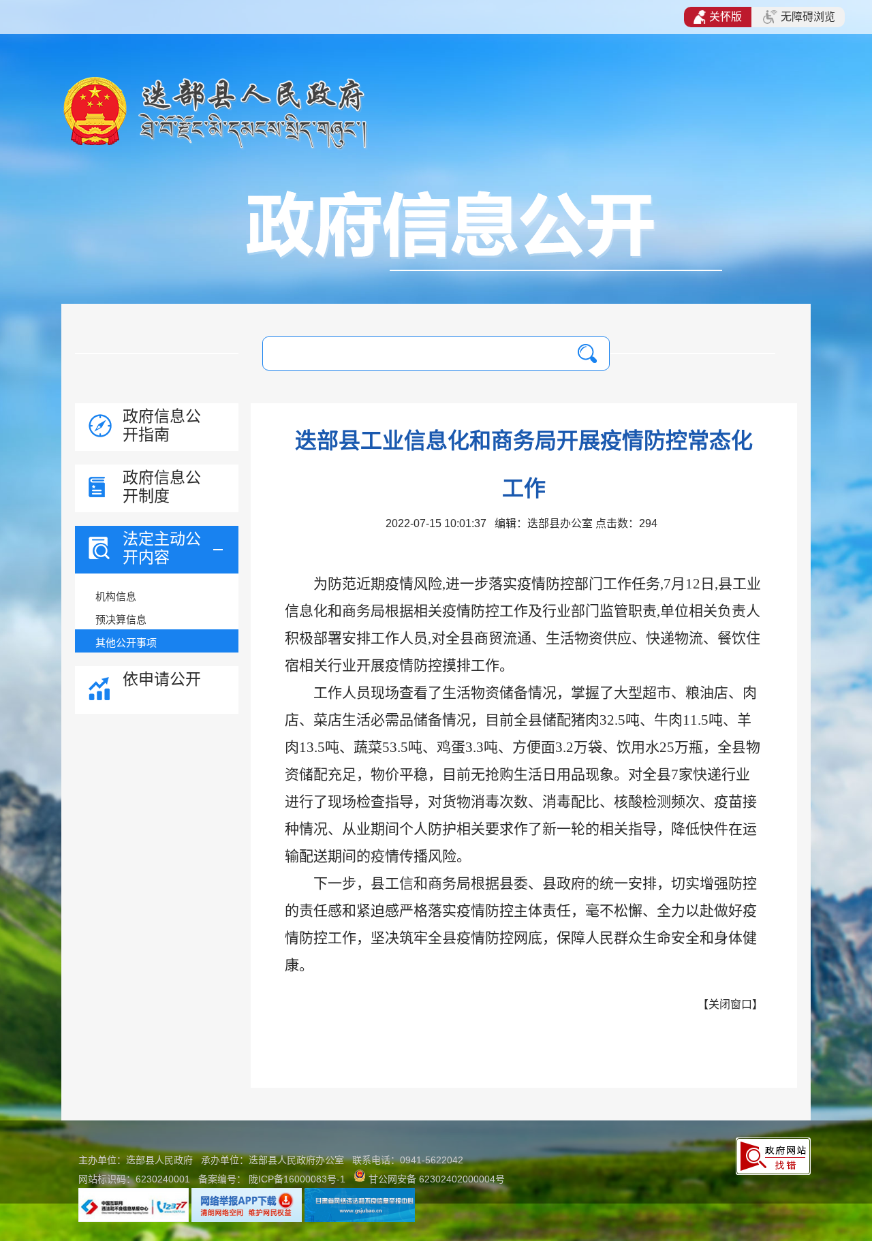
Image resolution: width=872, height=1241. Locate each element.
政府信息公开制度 (162, 487)
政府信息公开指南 (162, 425)
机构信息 (115, 596)
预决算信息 (120, 619)
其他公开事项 (126, 642)
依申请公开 (162, 679)
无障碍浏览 (808, 16)
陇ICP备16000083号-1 (297, 1179)
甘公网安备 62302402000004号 (437, 1179)
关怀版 (725, 16)
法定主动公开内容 (162, 548)
